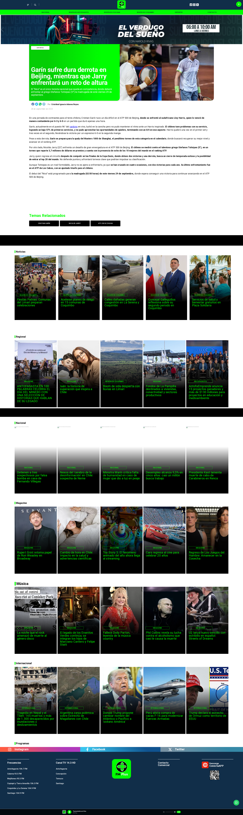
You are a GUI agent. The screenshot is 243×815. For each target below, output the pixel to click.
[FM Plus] (28, 6)
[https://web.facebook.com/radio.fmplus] (87, 749)
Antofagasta (200, 381)
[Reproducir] (238, 4)
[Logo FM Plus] (121, 5)
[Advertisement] (121, 239)
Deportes (40, 47)
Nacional (28, 468)
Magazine (28, 381)
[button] (2, 30)
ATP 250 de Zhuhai (105, 223)
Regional (157, 381)
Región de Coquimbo (28, 295)
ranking (74, 126)
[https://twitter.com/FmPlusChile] (170, 749)
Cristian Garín (44, 223)
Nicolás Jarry (75, 223)
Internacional (29, 708)
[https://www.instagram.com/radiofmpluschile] (9, 749)
